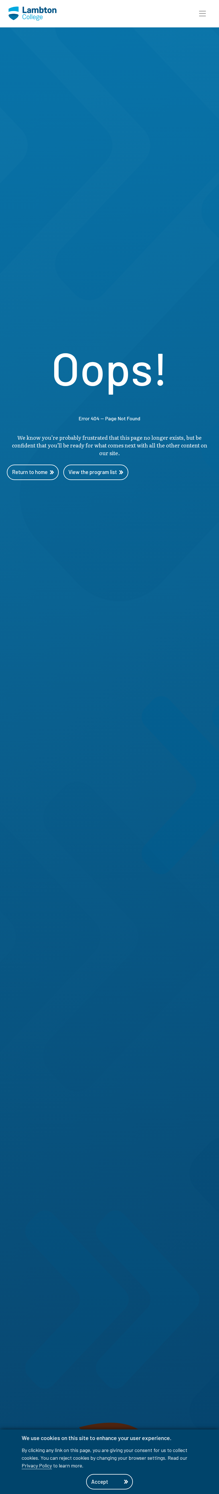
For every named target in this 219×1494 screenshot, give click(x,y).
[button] (202, 14)
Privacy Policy (37, 1465)
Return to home (30, 472)
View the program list (92, 472)
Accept (99, 1481)
